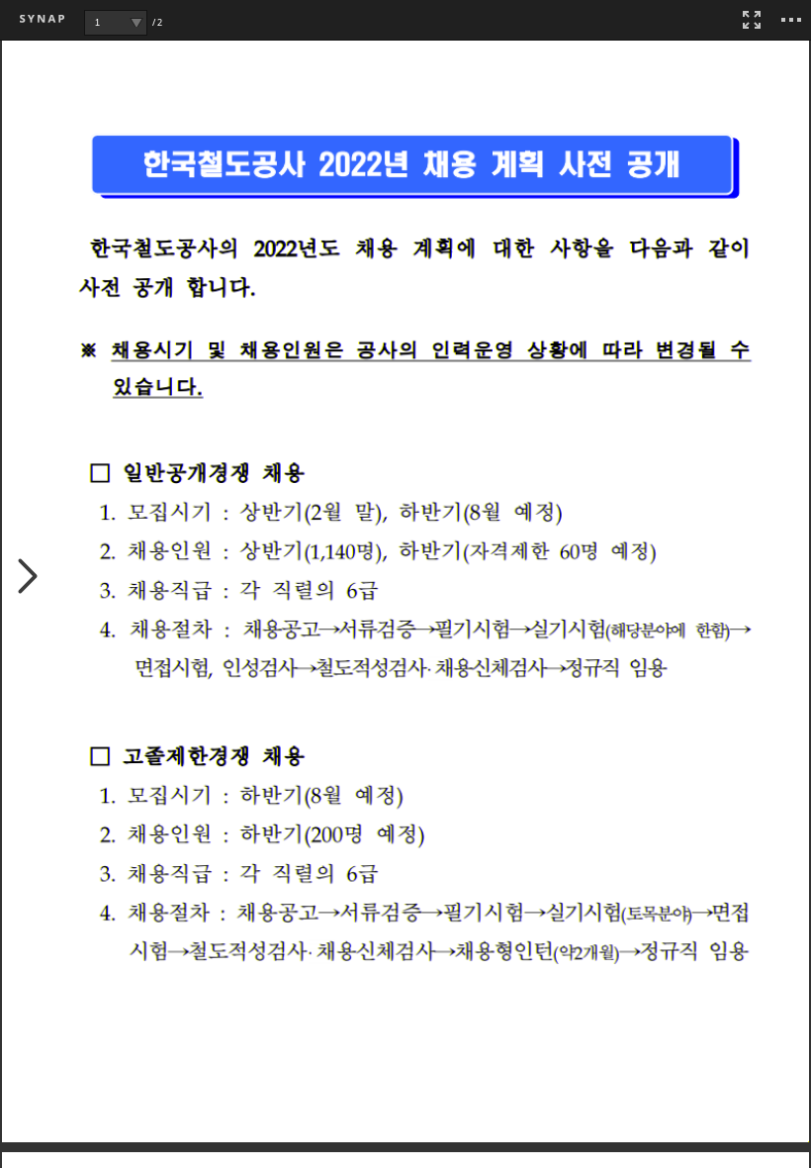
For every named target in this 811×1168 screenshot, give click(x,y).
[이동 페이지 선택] (136, 23)
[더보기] (791, 20)
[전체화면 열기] (751, 20)
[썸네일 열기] (28, 577)
